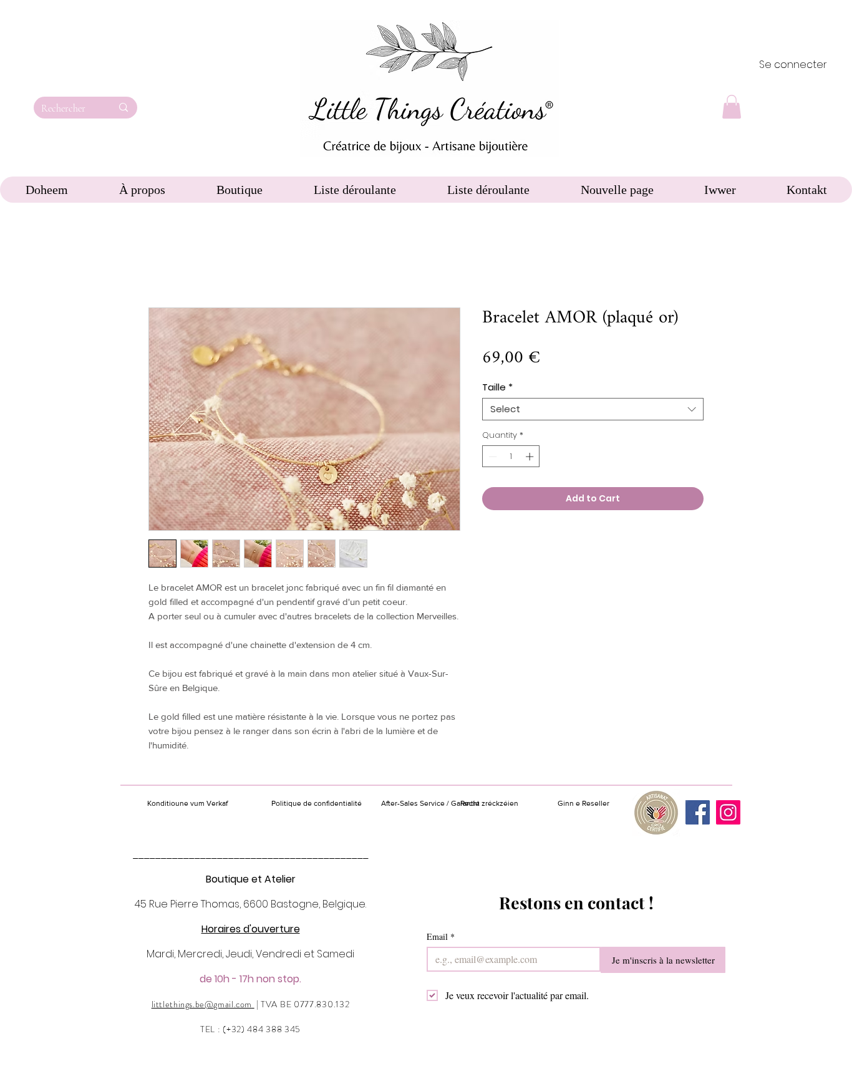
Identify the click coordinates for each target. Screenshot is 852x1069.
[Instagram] (728, 812)
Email (441, 936)
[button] (732, 107)
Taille (497, 387)
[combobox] (593, 409)
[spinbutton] (511, 456)
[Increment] (530, 456)
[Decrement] (491, 456)
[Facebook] (697, 812)
